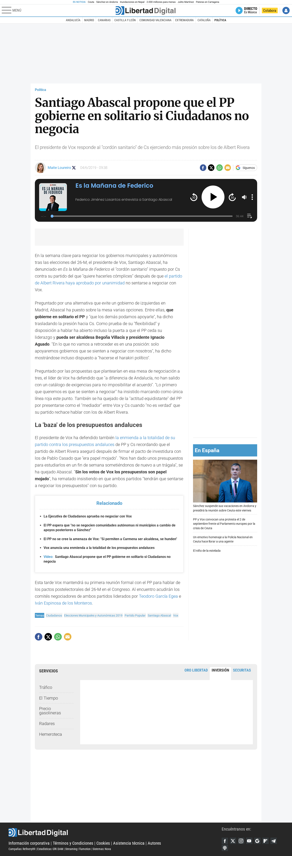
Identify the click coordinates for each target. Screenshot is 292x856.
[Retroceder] (193, 197)
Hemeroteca (50, 734)
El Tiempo (48, 698)
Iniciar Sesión (286, 10)
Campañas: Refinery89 (22, 849)
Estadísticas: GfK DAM (50, 849)
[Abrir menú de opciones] (252, 197)
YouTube (249, 841)
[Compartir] (203, 167)
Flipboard (265, 841)
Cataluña (204, 20)
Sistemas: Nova (102, 849)
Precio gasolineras (50, 710)
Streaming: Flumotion (78, 849)
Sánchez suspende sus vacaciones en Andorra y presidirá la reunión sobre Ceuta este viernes (224, 508)
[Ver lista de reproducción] (249, 216)
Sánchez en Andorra (107, 2)
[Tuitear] (211, 167)
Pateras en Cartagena (207, 2)
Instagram (241, 841)
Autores (154, 843)
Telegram (273, 841)
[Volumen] (244, 197)
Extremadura (184, 20)
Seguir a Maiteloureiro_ (74, 168)
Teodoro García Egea (158, 596)
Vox (175, 615)
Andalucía (73, 20)
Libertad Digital (115, 832)
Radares (47, 723)
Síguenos (249, 167)
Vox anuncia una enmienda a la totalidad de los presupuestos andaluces (99, 548)
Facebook (225, 841)
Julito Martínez (186, 2)
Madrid (89, 20)
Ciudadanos (54, 615)
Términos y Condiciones (73, 843)
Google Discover (257, 841)
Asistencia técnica (129, 843)
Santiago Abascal (159, 615)
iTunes (225, 848)
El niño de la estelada (207, 551)
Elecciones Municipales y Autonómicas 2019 (93, 615)
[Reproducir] (213, 197)
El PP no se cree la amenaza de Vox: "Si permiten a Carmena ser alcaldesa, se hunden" (110, 539)
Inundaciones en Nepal (132, 2)
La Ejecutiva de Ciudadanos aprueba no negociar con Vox (88, 516)
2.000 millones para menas (161, 2)
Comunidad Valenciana (155, 20)
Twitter (233, 841)
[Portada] (145, 10)
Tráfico (45, 687)
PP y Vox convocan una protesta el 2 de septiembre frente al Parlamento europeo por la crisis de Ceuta (224, 524)
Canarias (104, 20)
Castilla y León (125, 20)
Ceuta (91, 2)
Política (220, 20)
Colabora (269, 10)
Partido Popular (135, 615)
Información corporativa (29, 843)
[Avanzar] (232, 197)
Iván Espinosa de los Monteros (63, 603)
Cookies (103, 843)
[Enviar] (219, 167)
